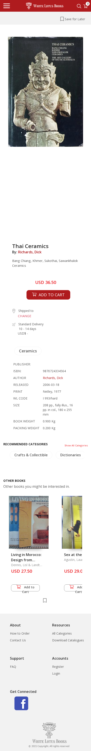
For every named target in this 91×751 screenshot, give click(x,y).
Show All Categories (76, 445)
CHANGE (24, 316)
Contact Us (18, 640)
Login (56, 673)
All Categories (62, 633)
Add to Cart (28, 588)
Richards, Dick (30, 252)
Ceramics (28, 350)
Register (58, 666)
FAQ (13, 666)
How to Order (20, 633)
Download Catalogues (68, 640)
